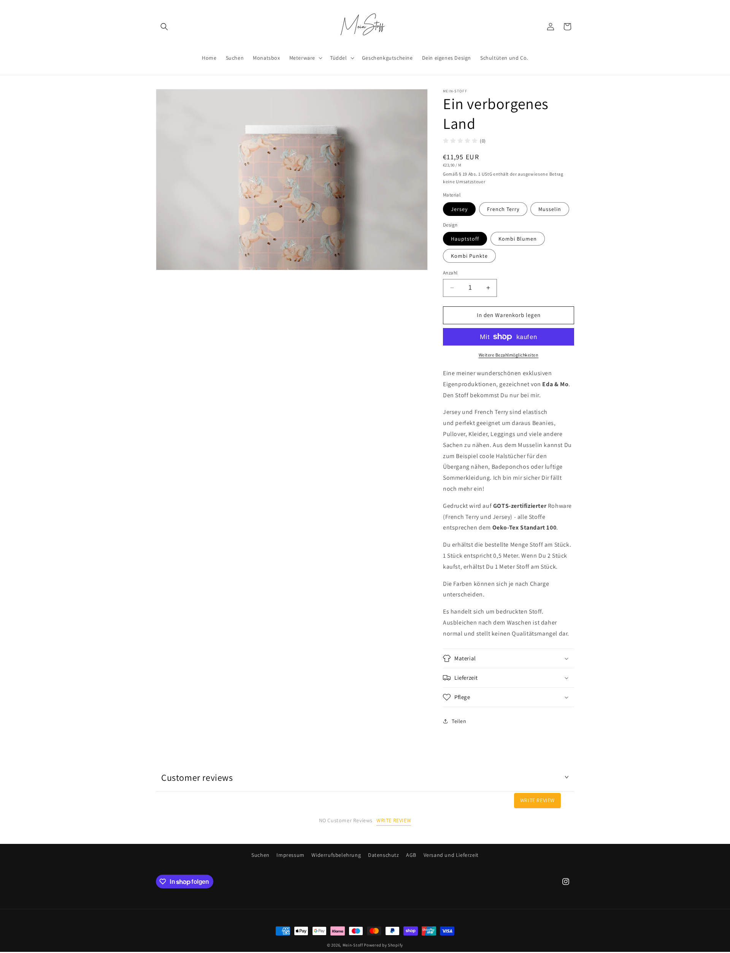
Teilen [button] (459, 721)
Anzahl (450, 273)
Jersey (459, 209)
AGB (411, 855)
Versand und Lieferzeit (451, 855)
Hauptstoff (465, 238)
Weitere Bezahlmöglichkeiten (509, 355)
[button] (164, 26)
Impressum (290, 855)
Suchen (260, 855)
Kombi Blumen (517, 238)
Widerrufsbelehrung (336, 855)
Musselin (549, 209)
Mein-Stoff (353, 945)
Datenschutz (383, 855)
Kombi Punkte (469, 255)
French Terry (503, 209)
